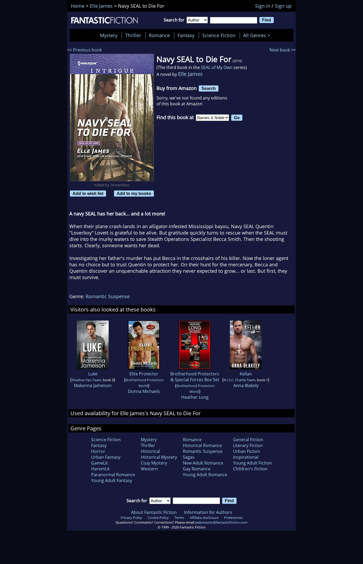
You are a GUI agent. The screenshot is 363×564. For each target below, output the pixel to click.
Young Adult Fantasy (111, 480)
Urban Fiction (246, 451)
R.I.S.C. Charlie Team (239, 380)
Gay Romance (196, 469)
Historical (150, 451)
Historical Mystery (159, 457)
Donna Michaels (144, 391)
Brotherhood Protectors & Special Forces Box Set (194, 377)
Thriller (133, 35)
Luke (93, 374)
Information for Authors (208, 512)
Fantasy (186, 35)
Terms (179, 517)
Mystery (108, 35)
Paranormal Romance (113, 475)
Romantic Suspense (108, 296)
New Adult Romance (203, 463)
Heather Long (195, 397)
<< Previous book (84, 50)
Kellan (246, 374)
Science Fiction (218, 35)
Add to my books (134, 193)
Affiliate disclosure (204, 517)
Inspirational (245, 457)
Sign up (283, 6)
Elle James (190, 73)
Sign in (262, 6)
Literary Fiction (248, 445)
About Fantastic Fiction (154, 512)
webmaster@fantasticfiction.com (221, 522)
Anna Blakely (246, 385)
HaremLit (100, 469)
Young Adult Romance (205, 475)
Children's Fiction (250, 469)
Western (149, 469)
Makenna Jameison (93, 385)
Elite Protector (143, 374)
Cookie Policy (158, 517)
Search (208, 88)
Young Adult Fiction (252, 463)
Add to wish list (88, 193)
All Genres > (258, 35)
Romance (159, 35)
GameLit (99, 463)
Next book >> (282, 50)
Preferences (233, 517)
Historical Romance (202, 445)
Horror (98, 451)
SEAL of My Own (217, 67)
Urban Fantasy (105, 457)
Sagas (189, 457)
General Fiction (248, 439)
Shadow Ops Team (86, 380)
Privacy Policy (131, 517)
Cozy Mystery (154, 463)
